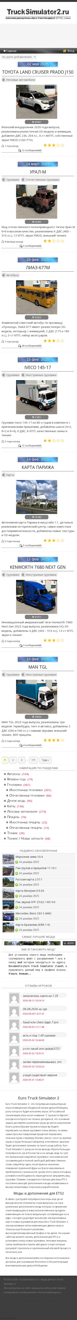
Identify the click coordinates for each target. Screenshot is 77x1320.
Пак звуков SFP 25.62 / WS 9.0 (35, 902)
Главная (11, 51)
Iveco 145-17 (37, 367)
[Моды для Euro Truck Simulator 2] (38, 15)
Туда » (45, 760)
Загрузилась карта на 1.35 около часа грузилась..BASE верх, (41, 995)
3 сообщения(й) (32, 645)
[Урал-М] (36, 217)
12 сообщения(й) (31, 150)
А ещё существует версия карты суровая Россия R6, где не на (42, 1075)
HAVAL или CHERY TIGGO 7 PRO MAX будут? (40, 1022)
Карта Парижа (38, 467)
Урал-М (38, 172)
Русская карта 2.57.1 (29, 879)
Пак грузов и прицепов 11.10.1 (36, 868)
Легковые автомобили (20, 80)
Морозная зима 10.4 (29, 856)
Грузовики (12, 179)
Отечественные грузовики (42, 179)
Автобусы (12, 275)
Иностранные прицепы (24, 822)
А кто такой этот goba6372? (41, 1048)
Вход (70, 50)
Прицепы (13, 817)
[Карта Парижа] (36, 513)
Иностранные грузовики (41, 375)
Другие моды (16, 800)
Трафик (12, 833)
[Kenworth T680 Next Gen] (36, 613)
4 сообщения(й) (32, 745)
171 (34, 760)
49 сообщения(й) (31, 345)
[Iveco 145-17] (36, 413)
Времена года (16, 779)
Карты (10, 475)
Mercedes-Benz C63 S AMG (33, 913)
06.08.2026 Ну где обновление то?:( (35, 1009)
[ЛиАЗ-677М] (36, 313)
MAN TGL (37, 667)
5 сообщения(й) (32, 245)
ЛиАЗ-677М (38, 267)
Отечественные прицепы (25, 827)
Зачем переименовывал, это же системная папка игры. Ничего (42, 1061)
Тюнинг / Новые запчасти (25, 838)
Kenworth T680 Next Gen (38, 567)
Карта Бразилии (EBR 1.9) (33, 924)
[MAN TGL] (36, 712)
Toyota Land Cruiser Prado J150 (37, 72)
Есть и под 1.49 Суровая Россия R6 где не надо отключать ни (39, 1035)
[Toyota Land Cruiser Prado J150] (36, 117)
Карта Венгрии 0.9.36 (30, 890)
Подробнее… (9, 1318)
